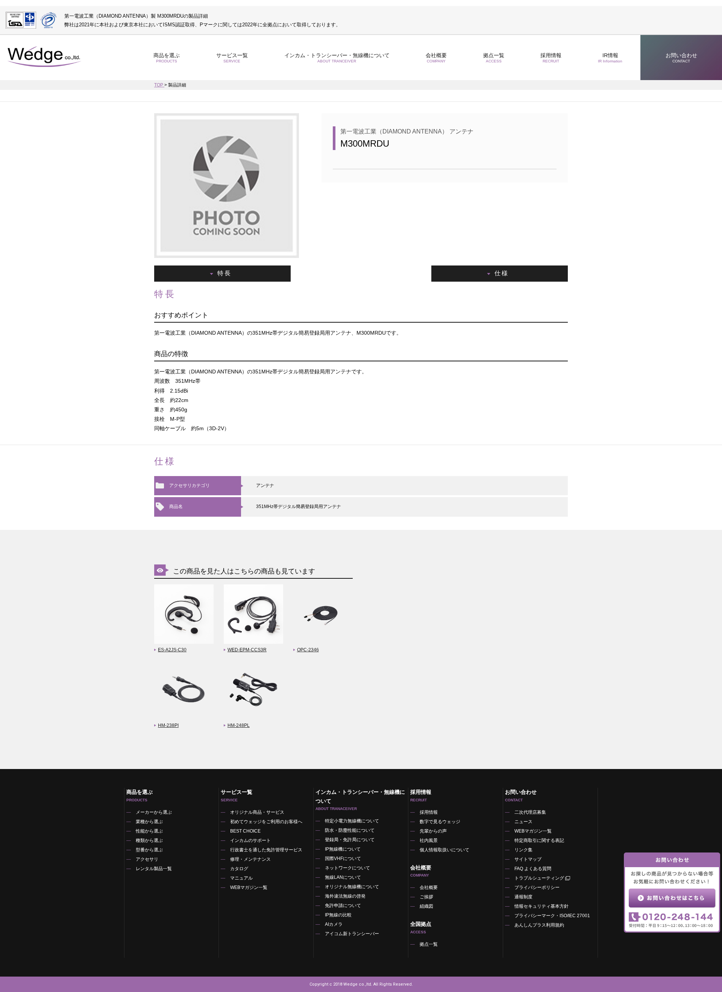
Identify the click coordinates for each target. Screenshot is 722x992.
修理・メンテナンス (250, 859)
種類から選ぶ (149, 840)
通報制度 (523, 896)
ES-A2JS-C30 (172, 650)
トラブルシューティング (539, 878)
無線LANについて (343, 877)
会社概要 (429, 887)
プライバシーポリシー (537, 887)
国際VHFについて (343, 858)
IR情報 (610, 57)
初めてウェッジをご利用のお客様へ (266, 821)
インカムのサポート (250, 840)
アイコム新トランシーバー (352, 933)
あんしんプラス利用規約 (539, 925)
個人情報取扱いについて (444, 849)
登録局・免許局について (350, 839)
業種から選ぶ (149, 821)
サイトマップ (528, 859)
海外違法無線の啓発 (345, 896)
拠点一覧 (493, 57)
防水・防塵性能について (350, 830)
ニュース (523, 821)
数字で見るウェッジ (440, 821)
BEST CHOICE (245, 831)
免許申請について (343, 905)
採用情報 (550, 57)
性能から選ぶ (149, 831)
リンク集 (523, 849)
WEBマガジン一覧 (248, 887)
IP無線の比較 (338, 915)
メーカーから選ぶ (154, 812)
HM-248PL (239, 725)
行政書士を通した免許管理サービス (266, 849)
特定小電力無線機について (352, 821)
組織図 (426, 906)
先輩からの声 (433, 831)
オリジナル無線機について (352, 886)
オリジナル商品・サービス (257, 812)
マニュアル (241, 878)
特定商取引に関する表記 (539, 840)
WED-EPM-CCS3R (247, 650)
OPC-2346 (308, 650)
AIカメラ (334, 924)
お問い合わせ (681, 57)
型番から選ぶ (149, 849)
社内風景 (429, 840)
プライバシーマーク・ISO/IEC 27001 (552, 915)
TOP (159, 85)
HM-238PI (168, 725)
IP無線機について (343, 849)
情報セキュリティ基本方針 (541, 906)
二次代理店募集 (530, 812)
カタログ (239, 868)
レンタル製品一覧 (154, 868)
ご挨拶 (426, 896)
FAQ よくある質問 (532, 868)
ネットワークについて (347, 868)
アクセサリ (147, 859)
